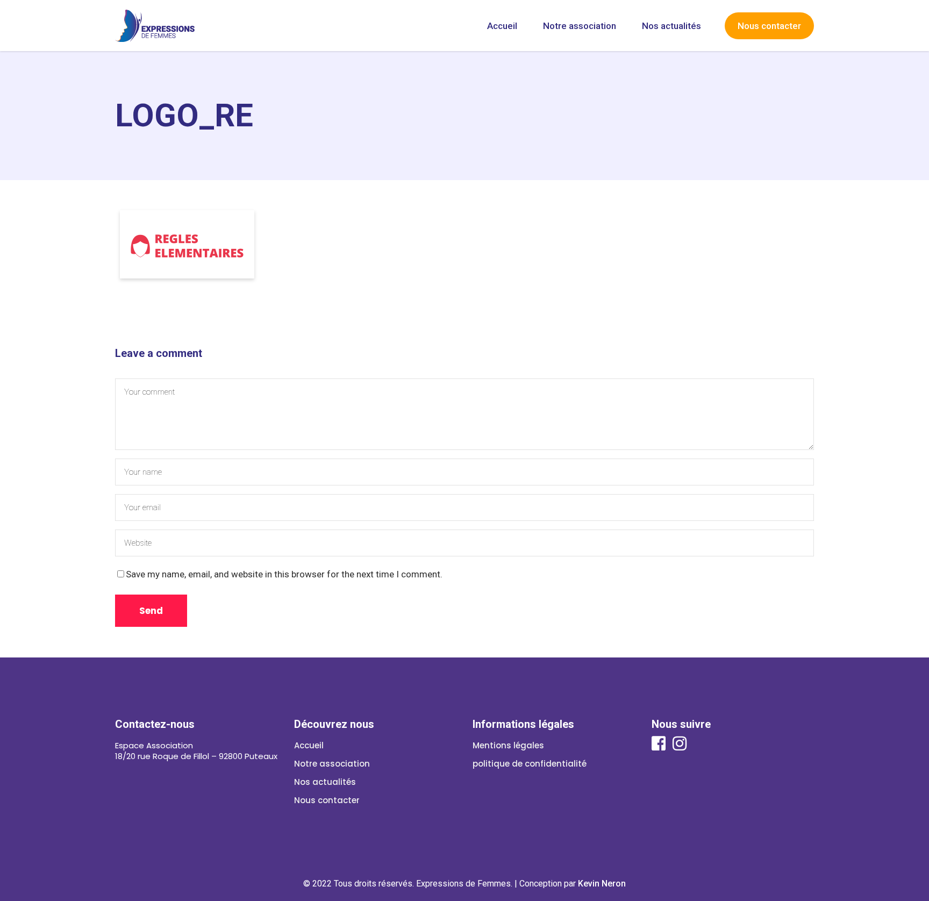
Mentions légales (508, 745)
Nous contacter (327, 800)
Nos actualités (325, 782)
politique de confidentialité (530, 763)
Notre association (332, 763)
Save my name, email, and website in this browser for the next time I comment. (284, 574)
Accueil (309, 745)
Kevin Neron (602, 883)
